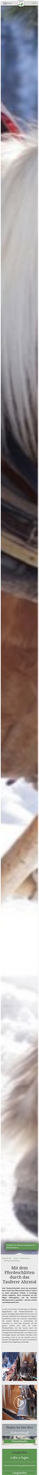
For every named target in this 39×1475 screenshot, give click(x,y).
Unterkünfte (19, 1441)
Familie (15, 1258)
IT (36, 3)
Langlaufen (19, 1472)
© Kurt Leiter (34, 1252)
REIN (6, 1258)
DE (33, 3)
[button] (4, 1366)
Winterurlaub (25, 1258)
